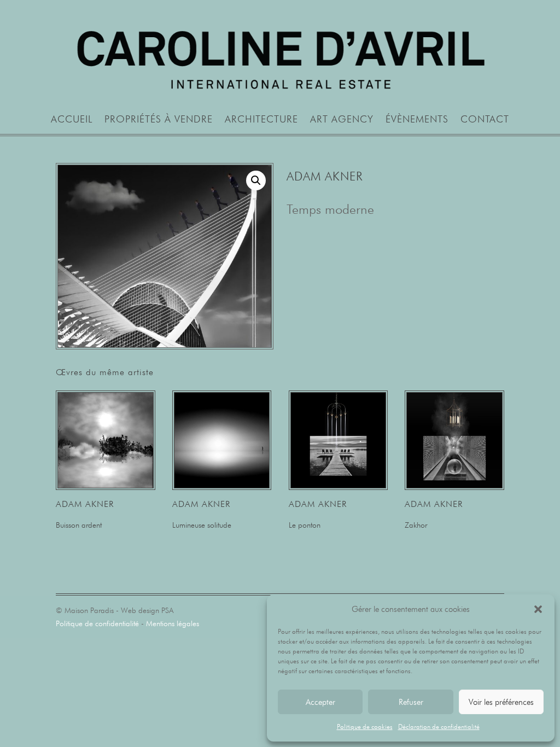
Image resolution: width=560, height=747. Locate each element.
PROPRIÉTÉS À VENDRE (158, 120)
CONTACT (484, 120)
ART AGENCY (342, 120)
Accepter (320, 702)
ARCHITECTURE (261, 120)
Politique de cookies (365, 726)
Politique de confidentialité (97, 623)
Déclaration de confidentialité (439, 726)
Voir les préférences (501, 702)
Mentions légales (172, 623)
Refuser (411, 702)
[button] (538, 609)
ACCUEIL (71, 120)
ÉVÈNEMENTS (417, 120)
